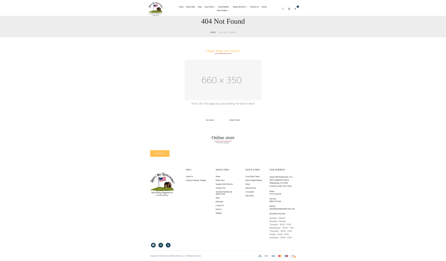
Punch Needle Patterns (253, 180)
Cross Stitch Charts (252, 176)
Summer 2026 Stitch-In (224, 184)
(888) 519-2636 (275, 201)
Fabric (247, 184)
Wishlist (218, 213)
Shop (218, 198)
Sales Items (249, 196)
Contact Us (220, 205)
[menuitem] (181, 7)
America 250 (220, 188)
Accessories (249, 192)
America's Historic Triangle (196, 180)
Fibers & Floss (250, 188)
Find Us (219, 209)
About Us (189, 176)
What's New (220, 180)
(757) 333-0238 (275, 194)
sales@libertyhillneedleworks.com (282, 209)
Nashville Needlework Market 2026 (224, 193)
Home (213, 32)
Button (160, 153)
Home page (234, 120)
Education (219, 202)
